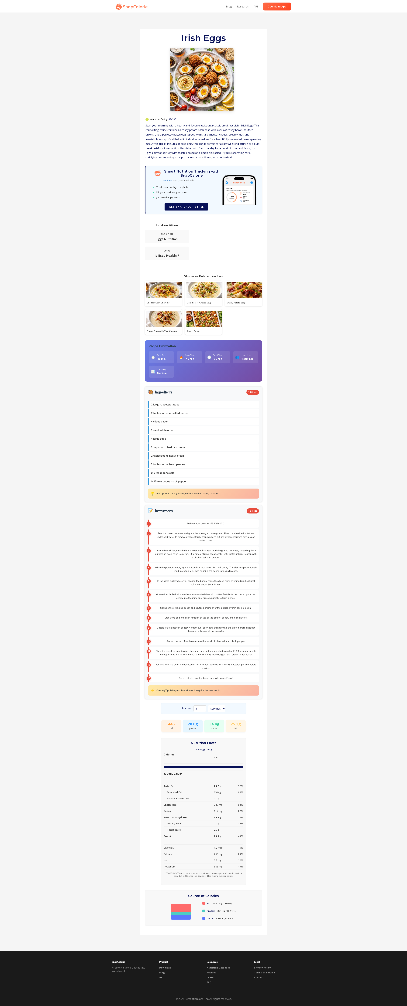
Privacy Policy (262, 967)
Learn (210, 977)
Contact (259, 977)
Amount (187, 708)
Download (165, 967)
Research (243, 6)
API (256, 6)
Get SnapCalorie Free (186, 206)
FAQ (209, 982)
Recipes (211, 972)
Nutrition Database (218, 967)
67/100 (172, 119)
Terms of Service (264, 972)
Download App (277, 6)
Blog (229, 6)
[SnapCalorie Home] (132, 6)
